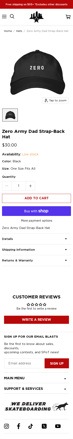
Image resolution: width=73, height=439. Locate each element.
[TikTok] (30, 426)
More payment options (36, 220)
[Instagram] (6, 426)
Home (8, 31)
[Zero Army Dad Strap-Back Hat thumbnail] (10, 114)
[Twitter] (44, 426)
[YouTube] (58, 426)
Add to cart (37, 198)
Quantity (9, 177)
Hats (19, 31)
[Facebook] (18, 426)
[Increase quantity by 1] (30, 186)
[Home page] (36, 17)
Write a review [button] (36, 320)
